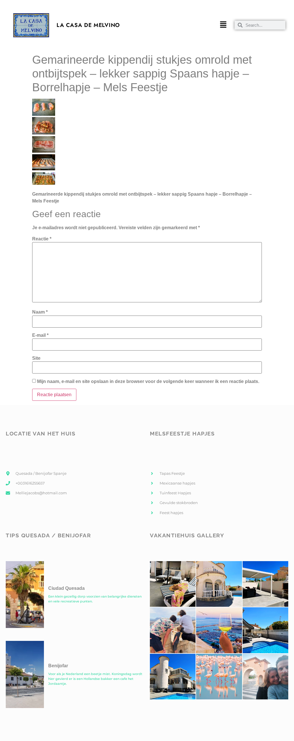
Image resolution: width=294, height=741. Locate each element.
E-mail (40, 335)
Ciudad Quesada (66, 588)
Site (36, 358)
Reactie (41, 239)
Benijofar (58, 665)
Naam (40, 312)
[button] (223, 25)
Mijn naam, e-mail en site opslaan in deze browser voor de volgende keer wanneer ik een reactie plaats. (148, 381)
